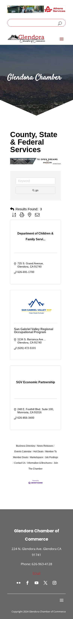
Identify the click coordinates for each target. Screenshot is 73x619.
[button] (12, 209)
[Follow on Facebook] (27, 583)
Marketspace (36, 457)
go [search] (36, 190)
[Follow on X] (45, 583)
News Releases (45, 446)
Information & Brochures (39, 463)
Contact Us (19, 463)
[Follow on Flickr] (18, 583)
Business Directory (25, 446)
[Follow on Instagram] (54, 583)
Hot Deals (38, 451)
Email (36, 573)
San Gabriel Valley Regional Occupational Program (33, 331)
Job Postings (51, 457)
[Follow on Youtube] (36, 583)
